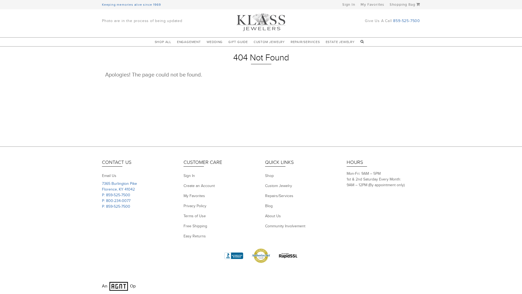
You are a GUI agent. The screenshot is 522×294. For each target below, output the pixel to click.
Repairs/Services (279, 196)
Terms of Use (195, 216)
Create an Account (199, 186)
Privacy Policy (195, 206)
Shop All (163, 42)
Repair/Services (305, 42)
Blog (269, 206)
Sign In (348, 5)
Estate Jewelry (340, 42)
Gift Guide (238, 42)
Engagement (189, 42)
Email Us (109, 176)
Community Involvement (285, 226)
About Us (273, 216)
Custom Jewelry (269, 42)
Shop (269, 176)
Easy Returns (195, 236)
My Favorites (372, 5)
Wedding (215, 42)
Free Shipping (195, 226)
